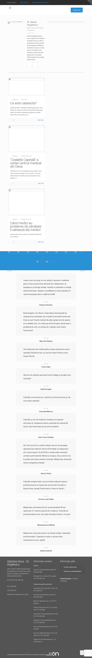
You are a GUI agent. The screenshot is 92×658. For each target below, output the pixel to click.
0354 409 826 (24, 2)
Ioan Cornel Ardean (46, 437)
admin (14, 99)
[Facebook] (84, 2)
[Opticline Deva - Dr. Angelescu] (10, 10)
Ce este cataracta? (23, 103)
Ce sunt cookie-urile (70, 567)
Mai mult (40, 120)
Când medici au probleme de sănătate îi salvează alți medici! (25, 226)
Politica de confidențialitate (72, 571)
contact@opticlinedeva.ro (40, 2)
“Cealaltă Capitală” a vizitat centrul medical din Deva (25, 163)
